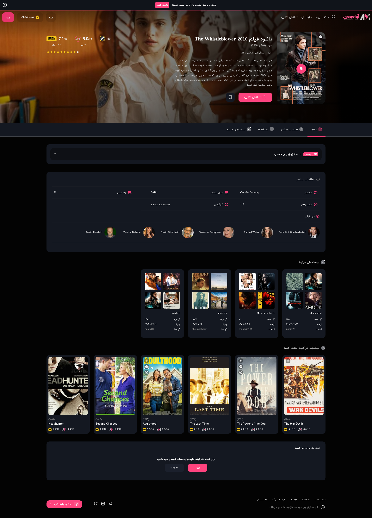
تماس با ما (320, 500)
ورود (8, 17)
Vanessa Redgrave (210, 232)
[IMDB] (52, 39)
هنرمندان (306, 17)
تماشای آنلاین (289, 17)
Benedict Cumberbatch (292, 232)
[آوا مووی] (355, 17)
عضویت (174, 468)
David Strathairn (170, 232)
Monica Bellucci (132, 232)
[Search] (51, 17)
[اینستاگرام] (103, 504)
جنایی (250, 53)
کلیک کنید (162, 5)
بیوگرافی (259, 53)
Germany (254, 192)
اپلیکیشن (262, 500)
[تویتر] (95, 504)
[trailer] (301, 69)
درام (243, 53)
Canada (244, 192)
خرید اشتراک (27, 17)
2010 (154, 192)
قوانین (293, 500)
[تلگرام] (110, 504)
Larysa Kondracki (160, 205)
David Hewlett (94, 232)
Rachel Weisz (251, 232)
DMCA (306, 500)
